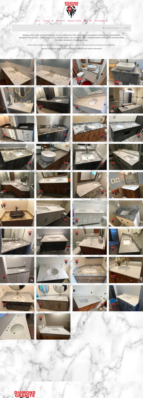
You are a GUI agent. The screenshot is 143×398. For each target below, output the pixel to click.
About (37, 21)
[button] (17, 72)
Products (46, 21)
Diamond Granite (112, 28)
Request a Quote (74, 21)
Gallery (59, 21)
